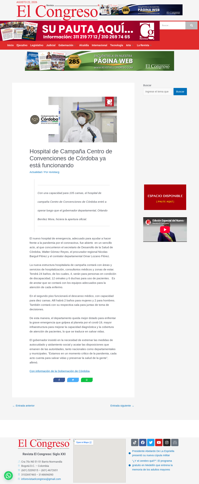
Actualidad (36, 172)
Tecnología (116, 45)
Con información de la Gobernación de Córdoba (60, 371)
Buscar (147, 85)
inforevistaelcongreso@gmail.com (41, 479)
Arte (128, 45)
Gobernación (65, 45)
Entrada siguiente (122, 405)
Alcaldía (84, 45)
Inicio (10, 45)
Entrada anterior (23, 405)
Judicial (51, 45)
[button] (8, 475)
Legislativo (36, 45)
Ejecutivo (22, 45)
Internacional (99, 45)
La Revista (143, 45)
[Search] (191, 25)
